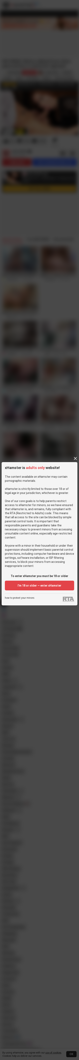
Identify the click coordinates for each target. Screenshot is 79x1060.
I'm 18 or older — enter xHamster (39, 585)
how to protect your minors (19, 598)
